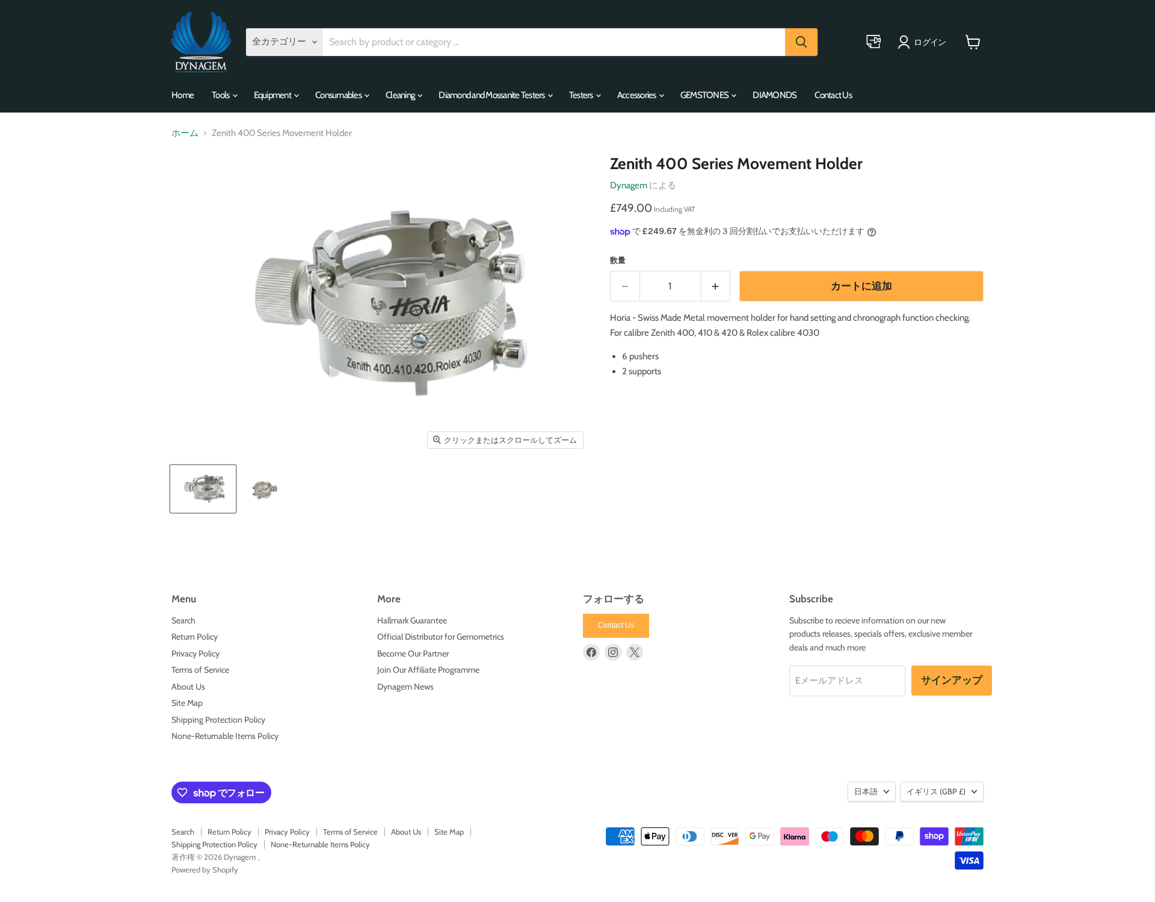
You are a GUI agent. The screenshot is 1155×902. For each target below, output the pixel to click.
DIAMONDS (774, 95)
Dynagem (628, 185)
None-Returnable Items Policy (225, 736)
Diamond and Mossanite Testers (492, 95)
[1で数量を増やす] (716, 286)
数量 (618, 260)
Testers (581, 95)
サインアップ (951, 680)
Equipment (273, 95)
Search (183, 620)
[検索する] (801, 42)
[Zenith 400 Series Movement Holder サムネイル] (203, 489)
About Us (188, 686)
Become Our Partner (413, 653)
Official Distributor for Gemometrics (440, 636)
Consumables (339, 95)
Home (182, 95)
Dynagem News (405, 686)
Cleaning (401, 95)
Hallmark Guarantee (412, 620)
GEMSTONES (705, 95)
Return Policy (194, 636)
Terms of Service (200, 669)
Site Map (187, 702)
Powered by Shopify (204, 869)
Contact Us (833, 95)
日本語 (866, 791)
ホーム (185, 133)
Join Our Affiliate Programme (428, 669)
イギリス (936, 791)
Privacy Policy (195, 653)
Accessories (637, 95)
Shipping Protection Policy (218, 719)
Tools (221, 95)
